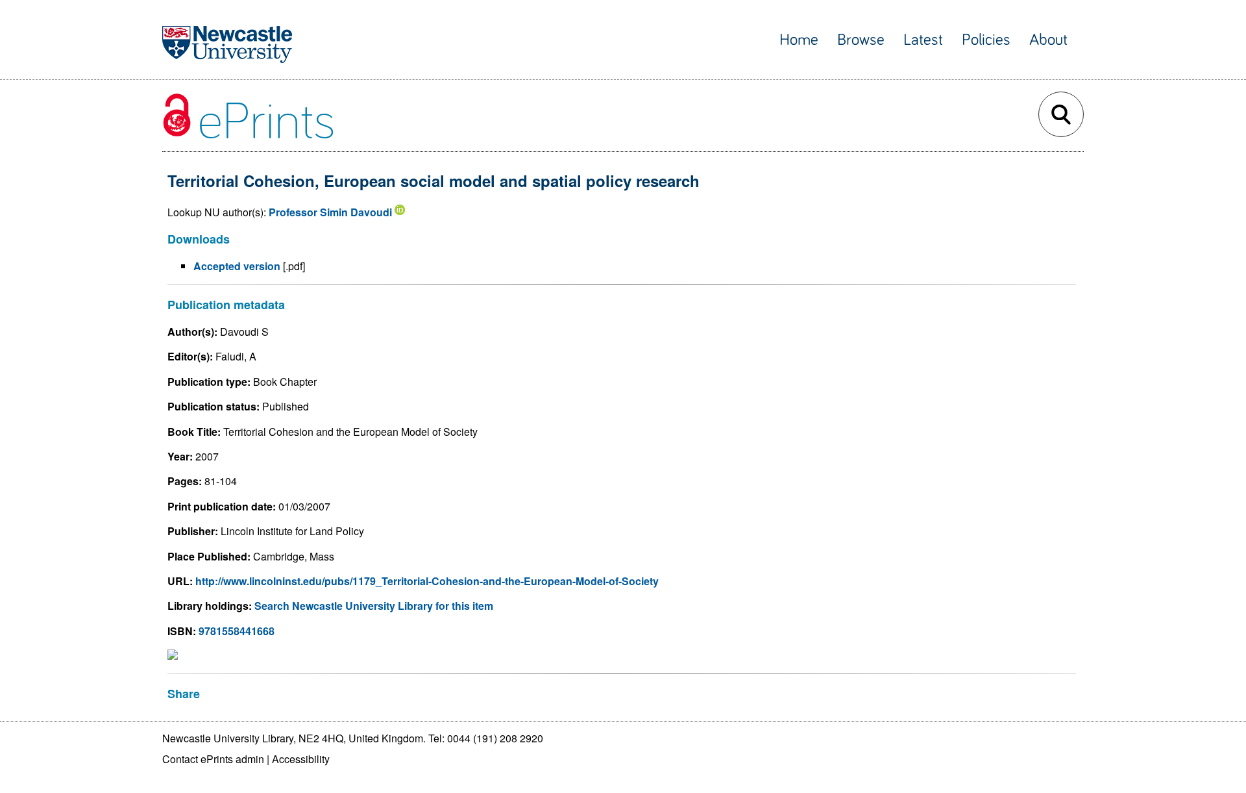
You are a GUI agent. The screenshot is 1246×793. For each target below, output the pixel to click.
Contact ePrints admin (213, 758)
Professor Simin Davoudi (330, 212)
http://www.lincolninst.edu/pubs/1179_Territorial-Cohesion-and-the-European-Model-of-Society (427, 580)
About (1048, 40)
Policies (986, 40)
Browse (861, 40)
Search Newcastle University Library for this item (373, 605)
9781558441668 (237, 630)
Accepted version (236, 265)
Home (798, 40)
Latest (923, 40)
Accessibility (301, 758)
